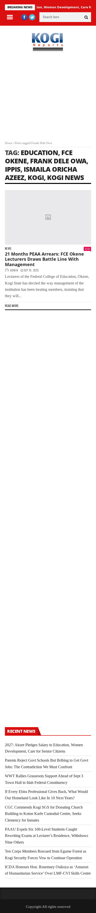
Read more (11, 306)
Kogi (36, 177)
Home (8, 143)
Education (39, 152)
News (8, 248)
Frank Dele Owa (58, 160)
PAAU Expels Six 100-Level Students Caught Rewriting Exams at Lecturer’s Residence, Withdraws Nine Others (46, 835)
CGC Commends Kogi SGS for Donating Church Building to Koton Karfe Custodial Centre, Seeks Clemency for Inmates (44, 813)
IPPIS (12, 169)
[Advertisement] (48, 100)
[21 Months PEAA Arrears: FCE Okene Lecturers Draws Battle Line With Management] (48, 217)
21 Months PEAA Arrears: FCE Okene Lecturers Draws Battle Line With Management (44, 259)
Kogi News (65, 177)
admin (14, 270)
